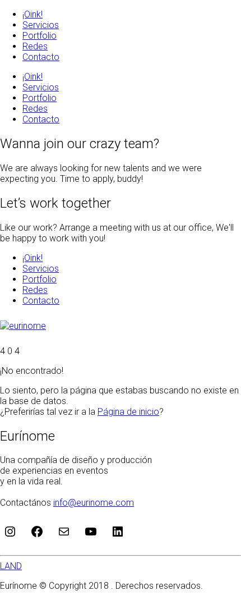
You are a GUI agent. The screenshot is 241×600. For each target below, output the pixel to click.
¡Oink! (32, 14)
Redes (35, 46)
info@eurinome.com (93, 502)
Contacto (40, 57)
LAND (11, 566)
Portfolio (39, 35)
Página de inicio (128, 411)
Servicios (40, 25)
